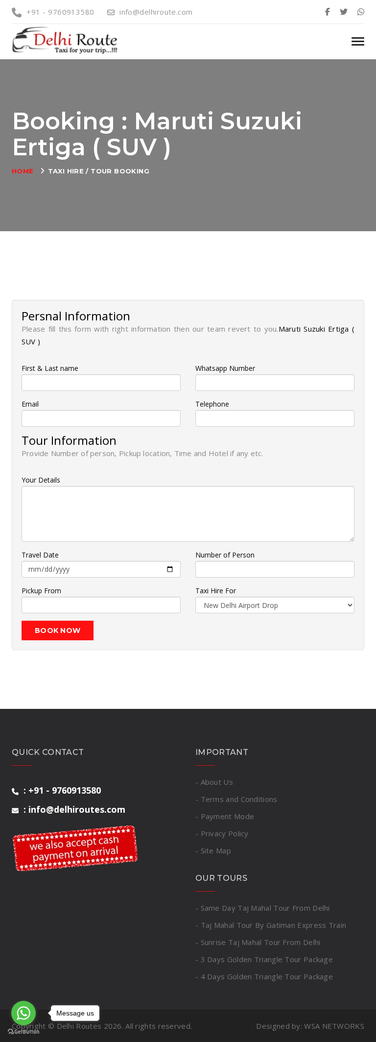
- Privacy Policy (222, 833)
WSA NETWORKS (334, 1026)
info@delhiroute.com (156, 12)
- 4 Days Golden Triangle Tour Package (264, 976)
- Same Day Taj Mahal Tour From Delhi (262, 908)
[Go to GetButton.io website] (23, 1032)
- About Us (214, 782)
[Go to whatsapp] (23, 1013)
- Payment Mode (224, 816)
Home (23, 171)
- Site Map (213, 850)
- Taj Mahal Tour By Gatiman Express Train (270, 925)
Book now (57, 630)
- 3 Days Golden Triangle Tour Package (264, 959)
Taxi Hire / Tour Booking (98, 171)
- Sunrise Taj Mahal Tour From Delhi (258, 942)
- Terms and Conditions (236, 799)
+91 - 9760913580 (60, 12)
